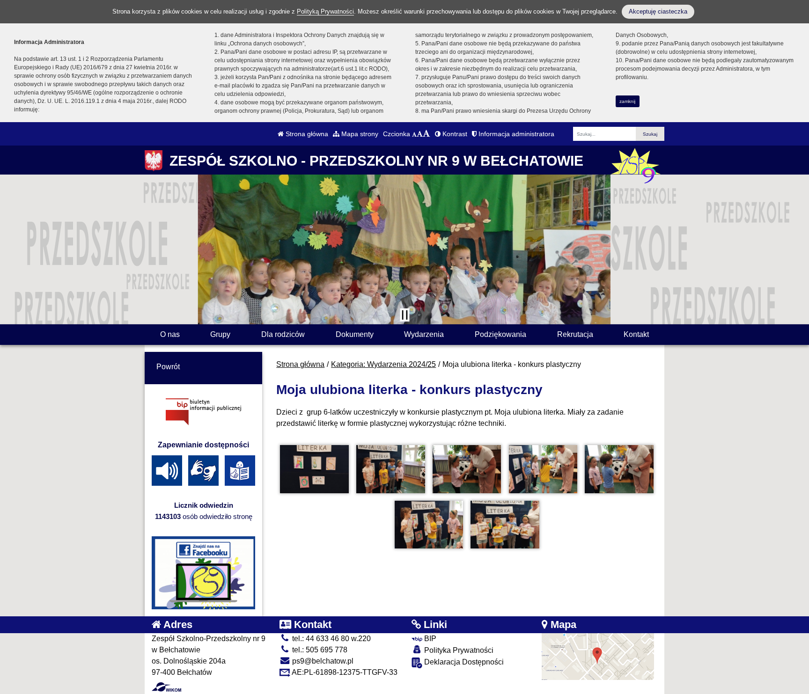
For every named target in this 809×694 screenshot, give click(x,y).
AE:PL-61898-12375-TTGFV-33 (343, 672)
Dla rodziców (283, 334)
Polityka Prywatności (457, 650)
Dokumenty (355, 334)
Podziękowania (500, 334)
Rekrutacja (575, 334)
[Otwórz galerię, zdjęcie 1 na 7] (314, 469)
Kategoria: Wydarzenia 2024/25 (383, 364)
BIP (429, 639)
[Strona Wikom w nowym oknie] (166, 687)
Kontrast (454, 134)
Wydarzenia (424, 334)
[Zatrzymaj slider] (404, 315)
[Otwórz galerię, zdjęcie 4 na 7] (543, 469)
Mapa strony (358, 134)
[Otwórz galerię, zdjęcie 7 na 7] (505, 525)
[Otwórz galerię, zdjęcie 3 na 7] (467, 469)
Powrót (168, 367)
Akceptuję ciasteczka (658, 11)
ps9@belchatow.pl (321, 661)
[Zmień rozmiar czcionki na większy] (420, 134)
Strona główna (306, 134)
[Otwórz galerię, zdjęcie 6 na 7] (429, 525)
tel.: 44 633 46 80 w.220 (330, 639)
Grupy (220, 334)
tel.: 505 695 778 (318, 650)
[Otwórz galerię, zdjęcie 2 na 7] (390, 469)
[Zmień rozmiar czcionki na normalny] (414, 134)
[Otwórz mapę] (598, 656)
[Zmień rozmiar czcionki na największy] (426, 134)
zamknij (627, 101)
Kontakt (636, 334)
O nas (170, 334)
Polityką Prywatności (325, 11)
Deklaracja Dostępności (463, 662)
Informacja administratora (515, 134)
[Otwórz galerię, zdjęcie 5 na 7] (619, 469)
